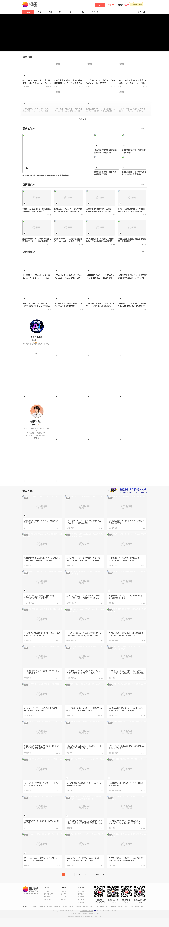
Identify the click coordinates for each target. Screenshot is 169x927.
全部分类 (110, 5)
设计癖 (131, 906)
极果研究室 (28, 184)
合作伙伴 (63, 894)
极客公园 (78, 906)
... (89, 874)
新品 (39, 12)
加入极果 (63, 897)
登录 (139, 12)
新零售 (120, 906)
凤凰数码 (64, 906)
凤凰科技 (57, 906)
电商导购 (81, 897)
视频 (60, 12)
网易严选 (113, 906)
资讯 (50, 12)
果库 (91, 906)
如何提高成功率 (48, 894)
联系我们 (81, 902)
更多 (143, 129)
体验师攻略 (47, 897)
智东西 (35, 906)
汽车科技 (85, 906)
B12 (107, 906)
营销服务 (81, 894)
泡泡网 (71, 906)
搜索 (100, 5)
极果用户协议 (48, 899)
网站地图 (63, 899)
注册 (145, 12)
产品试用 (81, 891)
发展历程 (63, 891)
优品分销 (81, 899)
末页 (104, 874)
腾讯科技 (42, 906)
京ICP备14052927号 (86, 911)
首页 (28, 12)
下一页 (96, 874)
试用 (83, 12)
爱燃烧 (137, 906)
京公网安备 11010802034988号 (106, 911)
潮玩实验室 (28, 128)
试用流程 (46, 891)
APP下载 (95, 12)
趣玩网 (102, 906)
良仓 (125, 906)
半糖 (96, 906)
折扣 (71, 12)
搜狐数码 (49, 906)
